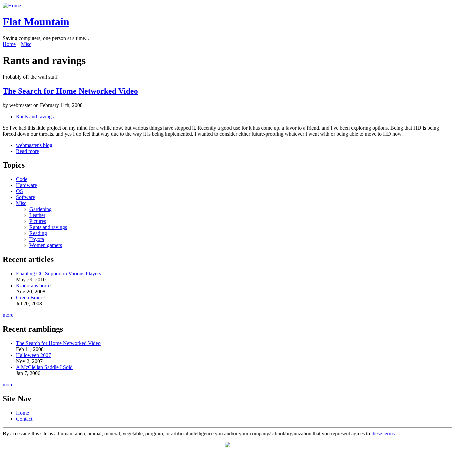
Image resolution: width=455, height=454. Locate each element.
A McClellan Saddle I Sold (44, 367)
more (8, 315)
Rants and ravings (35, 116)
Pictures (37, 221)
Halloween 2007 (33, 355)
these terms (383, 433)
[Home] (12, 5)
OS (19, 191)
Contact (24, 419)
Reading (38, 233)
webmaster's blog (34, 145)
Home (9, 44)
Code (21, 179)
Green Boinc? (30, 297)
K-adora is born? (33, 285)
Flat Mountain (36, 22)
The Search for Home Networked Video (70, 91)
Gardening (40, 209)
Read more (27, 151)
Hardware (26, 185)
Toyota (36, 239)
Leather (37, 215)
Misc (26, 44)
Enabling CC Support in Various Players (58, 273)
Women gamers (45, 245)
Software (25, 197)
